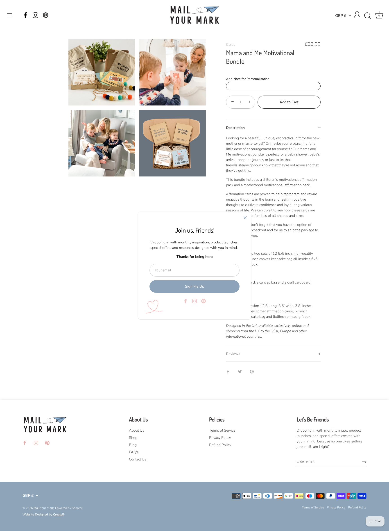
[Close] (245, 218)
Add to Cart (289, 102)
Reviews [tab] (233, 353)
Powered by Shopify (68, 508)
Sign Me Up (194, 286)
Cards (230, 44)
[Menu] (10, 15)
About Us (136, 430)
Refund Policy (220, 444)
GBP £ (340, 15)
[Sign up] (364, 461)
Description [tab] (235, 127)
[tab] (273, 240)
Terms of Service (222, 430)
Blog (133, 444)
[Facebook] (25, 15)
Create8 (58, 514)
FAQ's (134, 452)
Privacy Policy (220, 437)
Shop (133, 437)
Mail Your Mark (44, 508)
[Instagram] (35, 15)
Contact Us (137, 459)
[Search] (367, 16)
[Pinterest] (45, 15)
